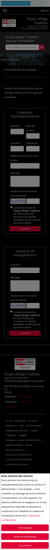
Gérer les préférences (25, 536)
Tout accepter (25, 527)
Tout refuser (25, 545)
